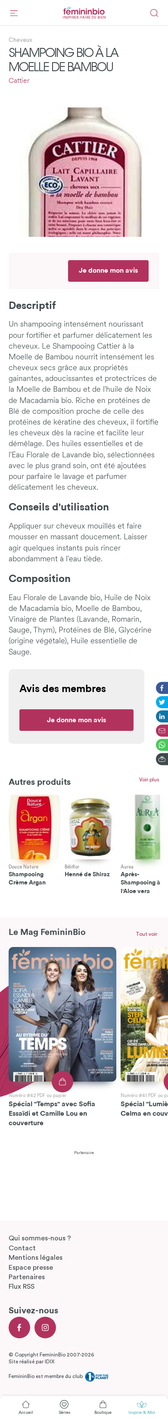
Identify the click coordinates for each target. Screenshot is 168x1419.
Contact (22, 1248)
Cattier (19, 81)
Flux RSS (21, 1286)
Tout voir (146, 934)
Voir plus (149, 779)
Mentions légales (35, 1257)
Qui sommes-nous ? (40, 1238)
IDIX (49, 1361)
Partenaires (27, 1277)
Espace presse (31, 1267)
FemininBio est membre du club (46, 1376)
